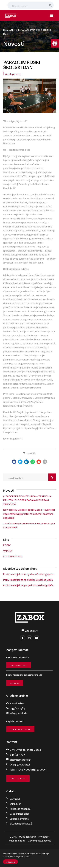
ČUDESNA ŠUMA (12, 556)
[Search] (51, 5)
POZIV (7, 544)
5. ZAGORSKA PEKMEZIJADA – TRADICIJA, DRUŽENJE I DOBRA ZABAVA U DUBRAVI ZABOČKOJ (27, 499)
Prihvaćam (10, 861)
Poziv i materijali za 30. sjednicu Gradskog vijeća (28, 585)
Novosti (15, 29)
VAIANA (7, 550)
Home (6, 29)
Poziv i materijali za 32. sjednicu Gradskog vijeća (28, 573)
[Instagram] (29, 637)
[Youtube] (36, 637)
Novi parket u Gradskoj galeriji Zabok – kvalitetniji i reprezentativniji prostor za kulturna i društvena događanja (29, 513)
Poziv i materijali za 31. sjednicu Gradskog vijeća (28, 579)
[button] (55, 43)
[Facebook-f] (22, 637)
